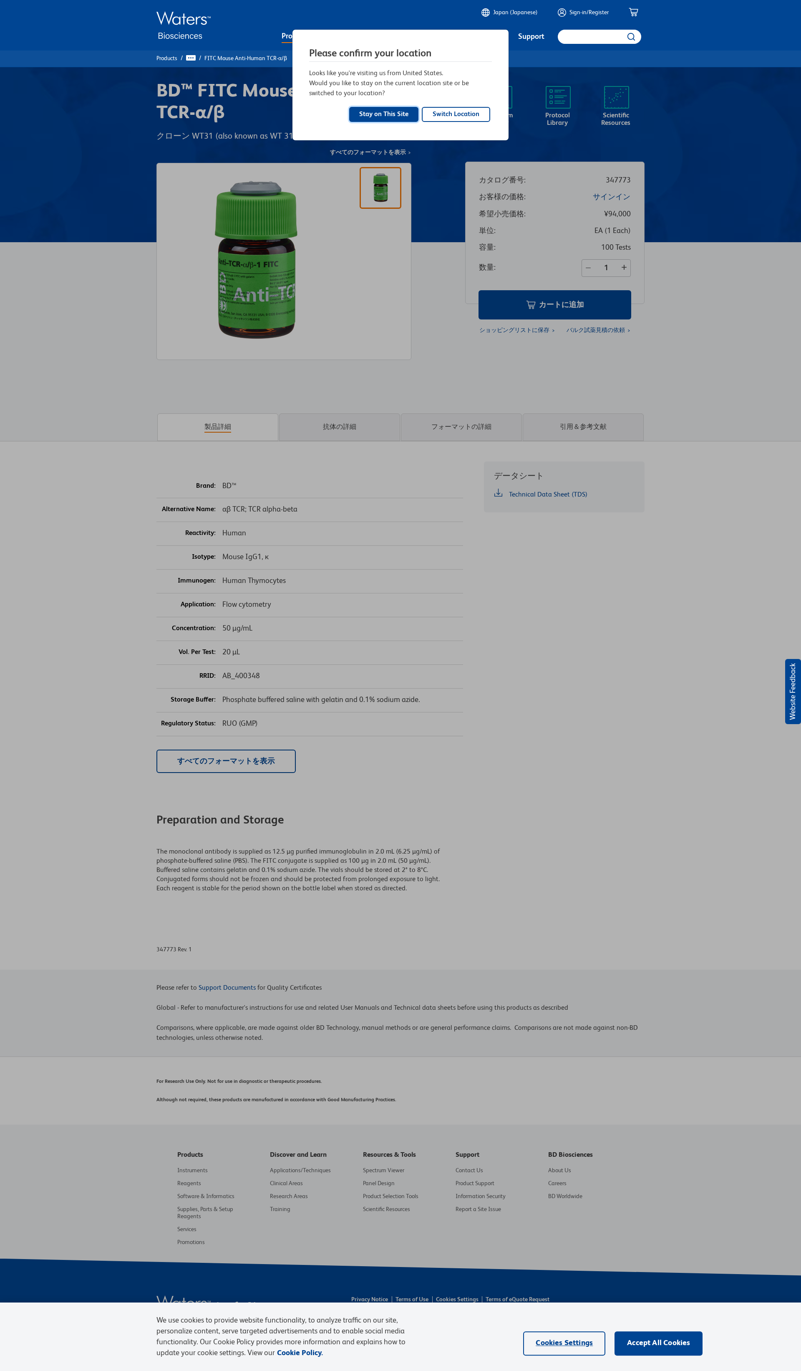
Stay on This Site (383, 114)
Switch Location (456, 114)
